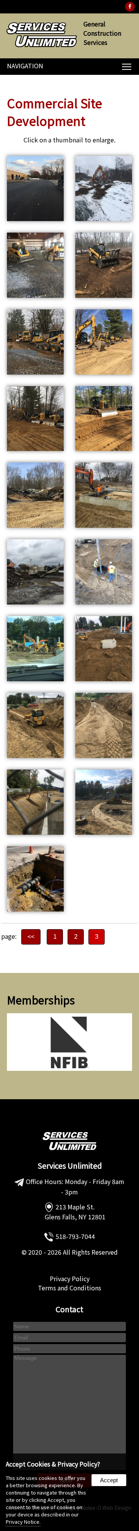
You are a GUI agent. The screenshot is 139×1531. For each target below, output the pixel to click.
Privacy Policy (70, 1278)
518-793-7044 (75, 1236)
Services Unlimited (69, 1165)
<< (30, 936)
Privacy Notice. (23, 1521)
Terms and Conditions (69, 1287)
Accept (109, 1480)
